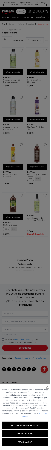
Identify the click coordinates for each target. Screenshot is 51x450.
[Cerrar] (47, 386)
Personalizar (25, 442)
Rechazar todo (25, 433)
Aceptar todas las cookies (25, 425)
